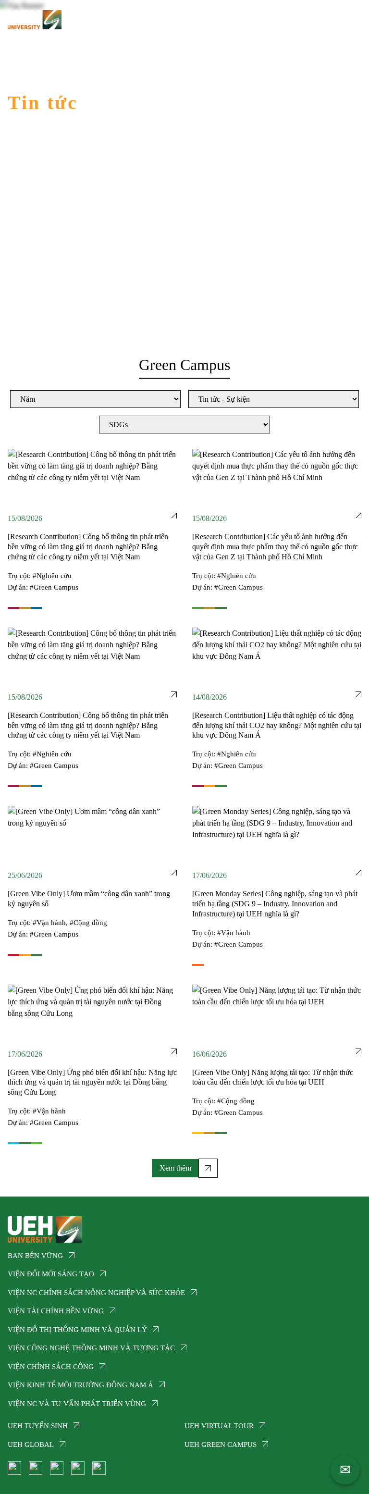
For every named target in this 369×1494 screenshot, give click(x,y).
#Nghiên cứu (52, 576)
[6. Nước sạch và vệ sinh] (13, 1143)
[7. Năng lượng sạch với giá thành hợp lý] (198, 1133)
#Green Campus (54, 587)
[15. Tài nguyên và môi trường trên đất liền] (36, 1143)
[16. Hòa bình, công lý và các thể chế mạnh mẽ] (36, 608)
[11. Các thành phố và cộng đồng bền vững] (209, 786)
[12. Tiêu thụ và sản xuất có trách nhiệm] (25, 608)
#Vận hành (49, 922)
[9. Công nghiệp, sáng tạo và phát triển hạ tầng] (198, 965)
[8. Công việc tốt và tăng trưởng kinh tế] (13, 608)
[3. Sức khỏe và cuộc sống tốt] (198, 608)
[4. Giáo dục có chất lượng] (13, 955)
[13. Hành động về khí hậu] (221, 608)
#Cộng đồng (88, 922)
